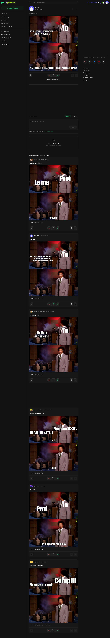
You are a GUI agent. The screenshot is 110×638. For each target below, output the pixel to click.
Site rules (86, 75)
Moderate (7, 34)
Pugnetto (36, 562)
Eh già (32, 489)
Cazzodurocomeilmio (39, 311)
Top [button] (5, 20)
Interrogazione (36, 163)
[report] (72, 75)
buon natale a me (37, 413)
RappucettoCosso (38, 410)
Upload (13, 8)
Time (74, 116)
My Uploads (7, 38)
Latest (5, 13)
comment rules (48, 131)
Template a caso (36, 565)
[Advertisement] (95, 30)
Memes (48, 625)
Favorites (6, 31)
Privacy (85, 80)
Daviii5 (37, 8)
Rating (68, 116)
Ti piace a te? (35, 315)
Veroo (32, 239)
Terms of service (88, 78)
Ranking (6, 44)
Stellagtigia (37, 235)
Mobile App (86, 70)
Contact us (86, 73)
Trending (6, 17)
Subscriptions (8, 26)
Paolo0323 (37, 159)
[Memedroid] (2, 3)
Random (6, 23)
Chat (5, 41)
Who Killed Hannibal (53, 79)
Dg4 (35, 486)
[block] (76, 75)
